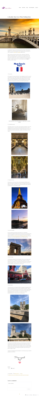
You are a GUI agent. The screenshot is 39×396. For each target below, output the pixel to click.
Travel (21, 373)
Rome (15, 52)
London (19, 52)
